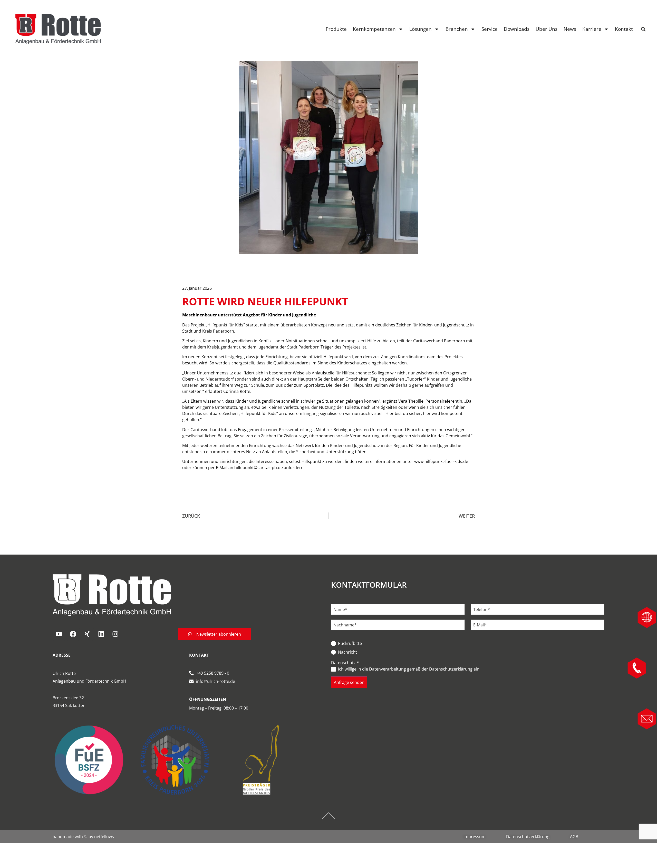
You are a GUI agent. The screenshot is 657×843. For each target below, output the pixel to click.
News (570, 28)
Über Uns (546, 28)
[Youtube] (59, 634)
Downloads (516, 28)
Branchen (457, 28)
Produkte (336, 28)
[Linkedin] (101, 634)
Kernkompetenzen (374, 28)
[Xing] (87, 634)
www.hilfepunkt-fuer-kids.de (441, 461)
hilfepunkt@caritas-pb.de (258, 467)
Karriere (591, 28)
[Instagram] (115, 634)
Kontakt (624, 28)
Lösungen (420, 28)
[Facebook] (73, 634)
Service (489, 28)
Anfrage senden (349, 682)
